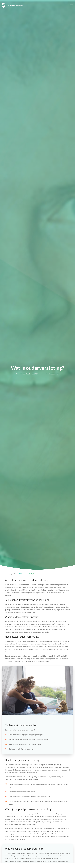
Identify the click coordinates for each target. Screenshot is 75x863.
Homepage (8, 574)
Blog (15, 574)
